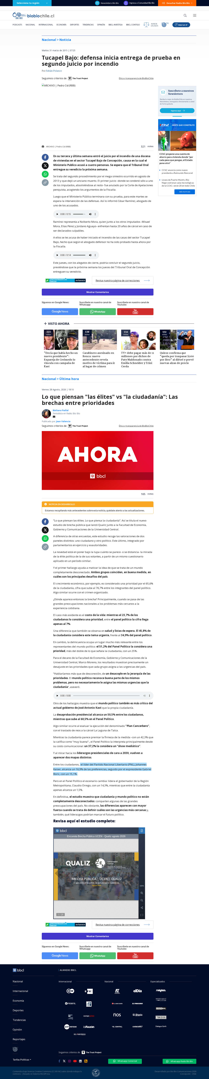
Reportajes (19, 1039)
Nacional (30, 24)
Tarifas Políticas (21, 1059)
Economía (61, 24)
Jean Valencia (63, 421)
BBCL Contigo (133, 24)
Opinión (101, 24)
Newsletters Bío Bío (110, 3)
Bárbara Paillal (61, 410)
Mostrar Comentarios (97, 292)
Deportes (74, 24)
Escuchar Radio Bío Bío (178, 3)
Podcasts (17, 24)
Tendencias (88, 24)
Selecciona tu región (28, 3)
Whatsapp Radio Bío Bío (181, 1061)
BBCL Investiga (116, 24)
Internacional (46, 24)
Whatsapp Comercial (127, 1061)
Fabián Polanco (54, 71)
